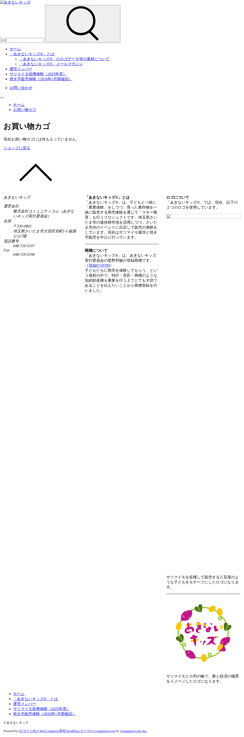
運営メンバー (21, 69)
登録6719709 (99, 265)
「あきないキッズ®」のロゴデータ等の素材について (64, 59)
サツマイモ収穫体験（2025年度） (38, 74)
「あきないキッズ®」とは (32, 54)
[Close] (2, 97)
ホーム (15, 49)
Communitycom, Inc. (133, 731)
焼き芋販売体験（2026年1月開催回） (41, 79)
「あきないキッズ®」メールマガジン (51, 64)
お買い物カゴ (24, 110)
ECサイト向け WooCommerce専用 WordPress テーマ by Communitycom (67, 731)
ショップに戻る (17, 148)
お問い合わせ (21, 88)
